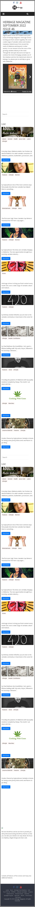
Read (11, 890)
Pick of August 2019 (11, 433)
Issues (4, 273)
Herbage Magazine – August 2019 (15, 277)
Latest (29, 139)
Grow (10, 370)
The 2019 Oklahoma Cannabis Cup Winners (16, 212)
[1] (17, 32)
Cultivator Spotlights (22, 892)
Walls (4, 341)
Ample (3, 853)
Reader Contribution (14, 338)
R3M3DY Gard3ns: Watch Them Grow (15, 101)
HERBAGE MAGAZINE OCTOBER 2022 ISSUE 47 (16, 108)
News (20, 208)
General (10, 139)
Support (4, 801)
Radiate (4, 862)
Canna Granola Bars (11, 406)
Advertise (26, 893)
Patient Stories (10, 893)
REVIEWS (13, 892)
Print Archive (28, 895)
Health (16, 139)
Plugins (4, 812)
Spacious (4, 856)
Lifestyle (4, 141)
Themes (4, 809)
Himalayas (5, 867)
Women (17, 175)
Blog (3, 815)
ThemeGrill (5, 798)
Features (4, 175)
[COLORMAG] (6, 828)
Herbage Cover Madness (20, 890)
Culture (4, 139)
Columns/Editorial (7, 430)
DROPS (22, 895)
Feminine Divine (19, 893)
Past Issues (18, 897)
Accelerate (5, 859)
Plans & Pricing (6, 818)
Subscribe (16, 895)
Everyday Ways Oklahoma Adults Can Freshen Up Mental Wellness (17, 145)
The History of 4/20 (11, 310)
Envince (4, 848)
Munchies (11, 403)
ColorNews (5, 870)
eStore (3, 851)
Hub (29, 890)
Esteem (4, 865)
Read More (6, 160)
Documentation (6, 804)
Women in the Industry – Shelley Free (17, 244)
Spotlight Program (8, 895)
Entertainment (6, 208)
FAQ (3, 807)
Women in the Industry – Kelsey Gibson (17, 179)
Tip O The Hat (6, 892)
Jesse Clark (22, 139)
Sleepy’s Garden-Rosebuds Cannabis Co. (14, 374)
